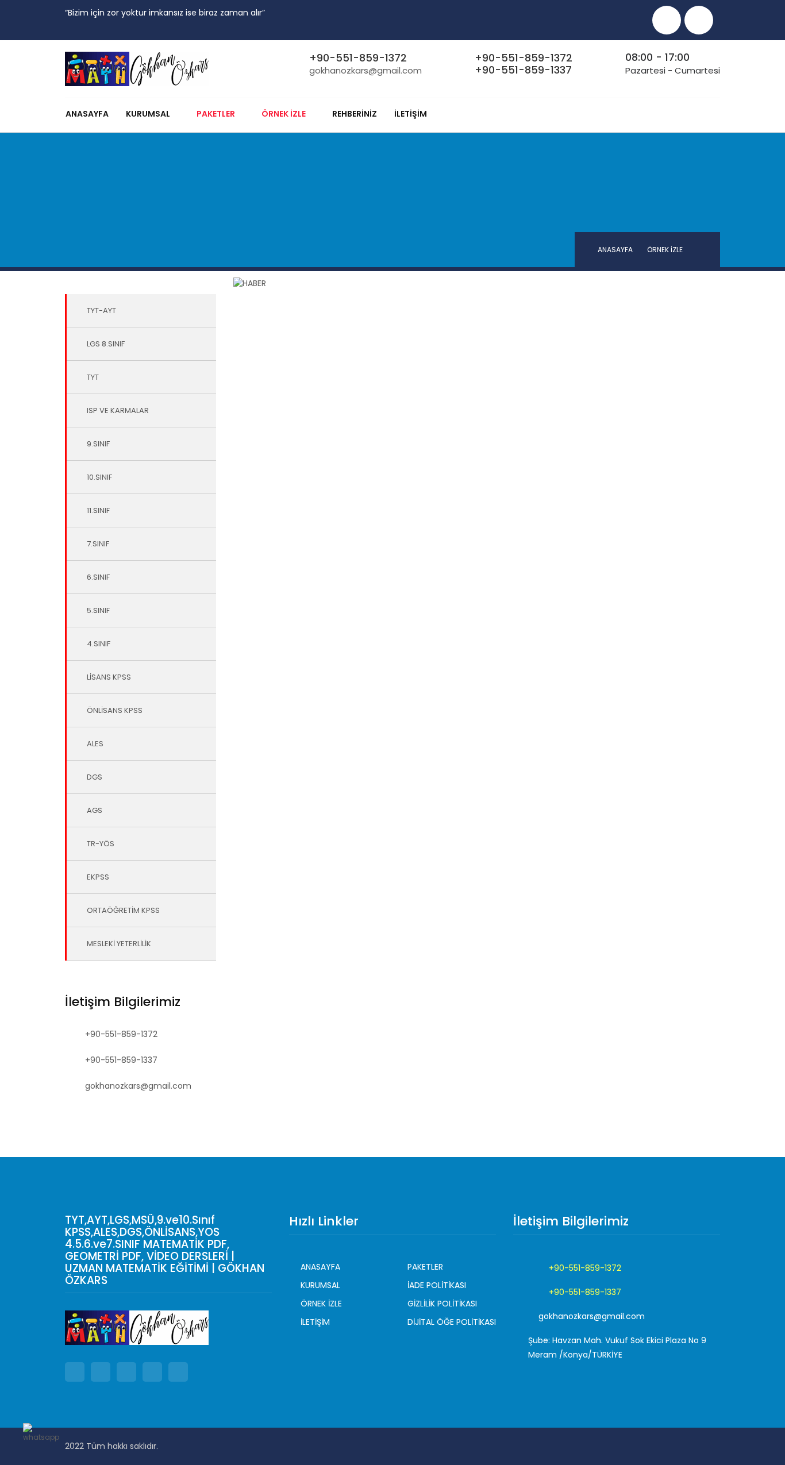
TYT (93, 377)
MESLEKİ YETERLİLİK (119, 943)
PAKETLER (425, 1267)
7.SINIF (98, 543)
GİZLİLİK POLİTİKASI (442, 1303)
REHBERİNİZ (354, 113)
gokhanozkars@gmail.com (365, 70)
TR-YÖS (100, 843)
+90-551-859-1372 (358, 58)
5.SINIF (98, 610)
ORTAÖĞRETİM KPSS (123, 910)
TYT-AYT (101, 310)
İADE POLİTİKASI (436, 1285)
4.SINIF (98, 643)
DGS (94, 777)
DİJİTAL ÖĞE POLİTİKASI (451, 1322)
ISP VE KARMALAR (118, 410)
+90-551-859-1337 (523, 70)
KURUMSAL (148, 113)
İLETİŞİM (410, 113)
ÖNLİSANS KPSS (115, 710)
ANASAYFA (87, 113)
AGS (94, 810)
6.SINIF (98, 577)
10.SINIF (99, 477)
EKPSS (98, 877)
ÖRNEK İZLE (321, 1303)
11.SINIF (98, 510)
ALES (95, 743)
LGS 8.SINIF (106, 343)
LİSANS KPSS (109, 677)
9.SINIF (98, 443)
